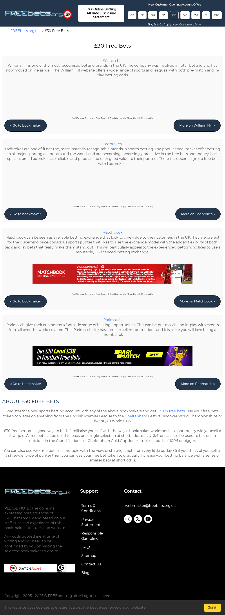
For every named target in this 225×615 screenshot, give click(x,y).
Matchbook (112, 232)
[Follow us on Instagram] (128, 519)
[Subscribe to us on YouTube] (148, 519)
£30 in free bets (171, 411)
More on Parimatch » (198, 384)
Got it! (212, 608)
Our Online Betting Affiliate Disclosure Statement (101, 13)
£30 (174, 15)
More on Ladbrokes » (198, 214)
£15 (142, 15)
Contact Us (91, 564)
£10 (132, 15)
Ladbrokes (112, 144)
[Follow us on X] (138, 519)
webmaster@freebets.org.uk (150, 506)
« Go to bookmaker (25, 125)
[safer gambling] (67, 14)
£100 (216, 15)
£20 (153, 15)
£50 (196, 15)
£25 (163, 15)
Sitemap (88, 556)
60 (206, 15)
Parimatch (112, 320)
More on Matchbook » (197, 301)
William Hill (112, 60)
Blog (85, 573)
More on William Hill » (197, 125)
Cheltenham (136, 416)
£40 (185, 15)
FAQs (85, 547)
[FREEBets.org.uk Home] (37, 13)
